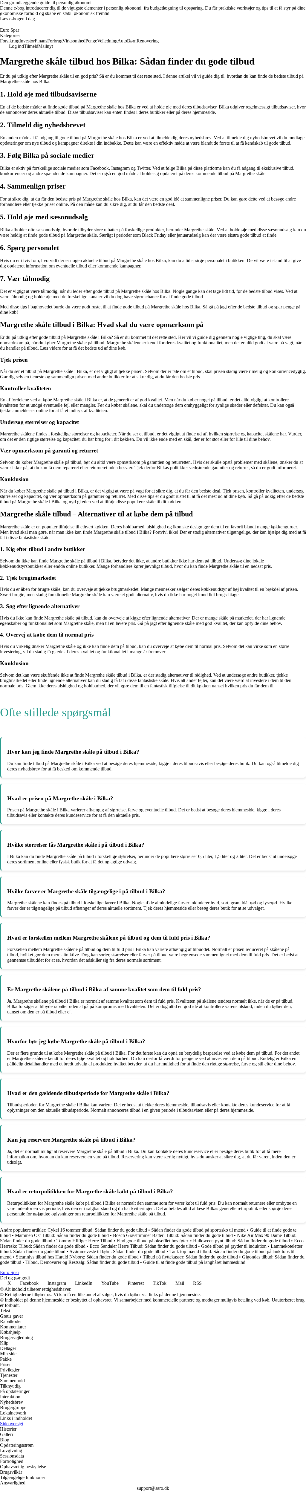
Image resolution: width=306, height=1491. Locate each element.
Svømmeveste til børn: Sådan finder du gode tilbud (117, 1251)
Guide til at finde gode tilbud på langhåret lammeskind (194, 1262)
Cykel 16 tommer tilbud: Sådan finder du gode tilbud (97, 1229)
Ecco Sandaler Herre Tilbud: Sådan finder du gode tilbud (143, 1246)
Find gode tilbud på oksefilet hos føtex (153, 1240)
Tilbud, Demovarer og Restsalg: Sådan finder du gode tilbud (82, 1262)
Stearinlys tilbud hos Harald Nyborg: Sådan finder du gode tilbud (77, 1256)
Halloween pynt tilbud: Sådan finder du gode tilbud (241, 1240)
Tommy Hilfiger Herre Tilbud (84, 1240)
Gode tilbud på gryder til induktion (234, 1246)
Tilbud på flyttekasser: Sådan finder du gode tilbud (190, 1256)
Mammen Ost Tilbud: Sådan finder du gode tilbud (62, 1235)
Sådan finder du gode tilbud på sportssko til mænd (198, 1229)
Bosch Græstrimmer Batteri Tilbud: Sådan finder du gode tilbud (173, 1235)
